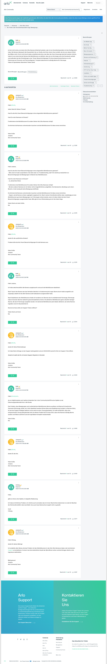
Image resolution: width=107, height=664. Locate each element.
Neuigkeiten (59, 644)
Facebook (18, 639)
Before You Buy (88, 48)
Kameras (14, 25)
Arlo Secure (59, 642)
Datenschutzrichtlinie (13, 661)
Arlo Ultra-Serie (24, 25)
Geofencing (87, 66)
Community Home (60, 649)
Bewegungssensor (88, 54)
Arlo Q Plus (45, 650)
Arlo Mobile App (88, 41)
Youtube (24, 639)
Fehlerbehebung (32, 71)
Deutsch (6, 25)
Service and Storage (89, 82)
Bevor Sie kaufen (88, 51)
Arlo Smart (86, 44)
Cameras (25, 2)
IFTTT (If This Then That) (90, 70)
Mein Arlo (90, 2)
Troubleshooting (88, 85)
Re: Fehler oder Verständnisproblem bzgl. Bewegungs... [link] (22, 27)
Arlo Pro (45, 643)
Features (86, 60)
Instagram (27, 639)
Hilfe (101, 9)
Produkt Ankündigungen (90, 79)
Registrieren (87, 9)
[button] (78, 38)
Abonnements (17, 2)
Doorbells (32, 2)
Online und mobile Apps (90, 76)
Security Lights (40, 2)
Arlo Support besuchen (24, 622)
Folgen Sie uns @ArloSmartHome (80, 649)
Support (83, 2)
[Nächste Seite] (101, 86)
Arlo (44, 645)
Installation (86, 73)
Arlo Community (9, 9)
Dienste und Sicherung (90, 57)
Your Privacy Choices (24, 661)
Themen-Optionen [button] (102, 33)
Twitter (21, 639)
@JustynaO (14, 396)
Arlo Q (44, 648)
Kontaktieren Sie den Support (70, 621)
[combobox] (71, 9)
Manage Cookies (36, 661)
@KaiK (13, 105)
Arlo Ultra (45, 640)
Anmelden (94, 9)
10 (66, 572)
